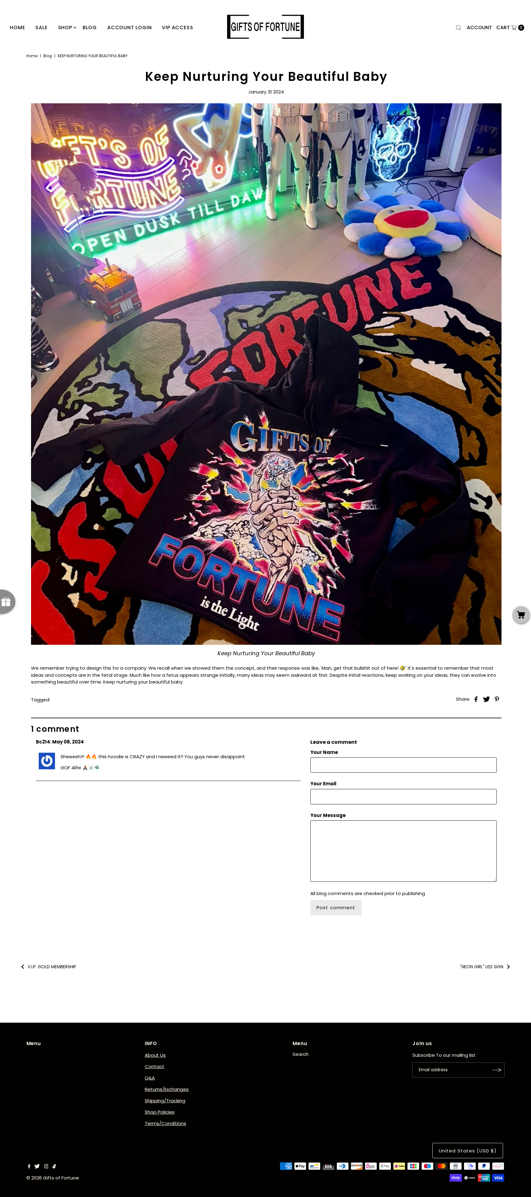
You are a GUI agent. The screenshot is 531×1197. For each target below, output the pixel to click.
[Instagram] (46, 1166)
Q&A (150, 1078)
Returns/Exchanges (167, 1089)
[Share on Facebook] (476, 699)
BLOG (90, 27)
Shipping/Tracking (165, 1100)
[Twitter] (37, 1166)
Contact (154, 1066)
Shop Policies (160, 1112)
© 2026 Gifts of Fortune (52, 1178)
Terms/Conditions (165, 1123)
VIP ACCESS (177, 27)
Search (301, 1054)
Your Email (323, 783)
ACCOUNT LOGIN (129, 27)
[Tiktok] (54, 1166)
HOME (17, 27)
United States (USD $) (468, 1150)
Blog (47, 55)
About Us (155, 1055)
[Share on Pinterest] (497, 699)
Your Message (328, 815)
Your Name (324, 752)
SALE (41, 27)
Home (31, 55)
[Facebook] (29, 1166)
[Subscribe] (497, 1070)
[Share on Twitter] (486, 699)
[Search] (458, 27)
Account (479, 27)
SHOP (65, 27)
